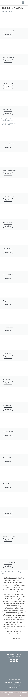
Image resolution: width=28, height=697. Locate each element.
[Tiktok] (17, 660)
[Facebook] (11, 660)
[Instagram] (14, 660)
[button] (23, 2)
